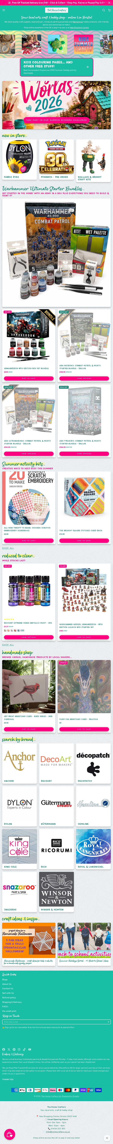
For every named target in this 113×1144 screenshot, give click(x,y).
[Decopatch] (93, 763)
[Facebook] (3, 1049)
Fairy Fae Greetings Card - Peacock (84, 696)
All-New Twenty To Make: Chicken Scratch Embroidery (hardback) (28, 508)
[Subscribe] (108, 1021)
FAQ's (5, 1006)
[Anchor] (19, 763)
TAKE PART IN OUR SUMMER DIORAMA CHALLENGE (56, 120)
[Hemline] (93, 806)
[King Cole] (19, 849)
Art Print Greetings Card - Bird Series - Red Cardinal (28, 696)
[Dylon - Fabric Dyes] (19, 159)
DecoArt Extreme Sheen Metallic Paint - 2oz (28, 602)
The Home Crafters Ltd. (51, 1096)
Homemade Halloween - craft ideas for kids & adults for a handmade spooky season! (28, 944)
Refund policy (9, 997)
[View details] (23, 44)
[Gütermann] (56, 806)
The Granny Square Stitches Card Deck (84, 508)
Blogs (4, 979)
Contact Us (7, 988)
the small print (9, 1011)
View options (84, 378)
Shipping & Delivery (12, 1002)
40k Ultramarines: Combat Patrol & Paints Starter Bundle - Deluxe (28, 421)
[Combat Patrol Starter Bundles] (56, 252)
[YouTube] (29, 1049)
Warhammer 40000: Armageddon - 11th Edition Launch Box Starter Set (84, 602)
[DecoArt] (56, 763)
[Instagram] (19, 1049)
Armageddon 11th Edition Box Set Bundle (28, 345)
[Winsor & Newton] (56, 892)
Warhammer (78, 22)
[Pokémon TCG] (56, 159)
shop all (8, 548)
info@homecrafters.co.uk (58, 1132)
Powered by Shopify (70, 1096)
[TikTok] (24, 1049)
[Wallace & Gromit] (93, 160)
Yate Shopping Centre (79, 27)
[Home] (57, 10)
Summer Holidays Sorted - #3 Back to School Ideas (84, 944)
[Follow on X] (8, 1049)
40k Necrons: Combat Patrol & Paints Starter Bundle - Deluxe (84, 345)
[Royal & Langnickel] (93, 849)
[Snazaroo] (19, 892)
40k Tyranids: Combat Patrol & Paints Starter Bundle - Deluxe (84, 421)
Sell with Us (8, 993)
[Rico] (56, 849)
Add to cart (29, 378)
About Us (6, 984)
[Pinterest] (14, 1049)
